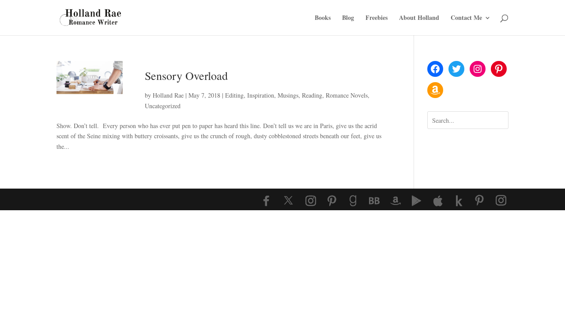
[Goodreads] (353, 201)
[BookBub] (374, 201)
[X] (288, 200)
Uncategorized (163, 106)
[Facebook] (266, 201)
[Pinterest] (332, 201)
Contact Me (466, 18)
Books (323, 18)
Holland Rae (168, 95)
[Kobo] (459, 201)
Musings (288, 95)
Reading (312, 95)
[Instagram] (311, 201)
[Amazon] (395, 201)
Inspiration (260, 95)
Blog (348, 18)
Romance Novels (347, 95)
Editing (234, 95)
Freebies (376, 18)
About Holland (419, 18)
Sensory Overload (186, 75)
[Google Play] (417, 201)
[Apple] (438, 201)
